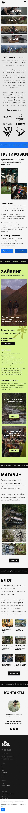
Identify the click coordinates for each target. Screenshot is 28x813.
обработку (3, 804)
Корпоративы (4, 772)
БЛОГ (14, 48)
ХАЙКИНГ (14, 20)
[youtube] (8, 750)
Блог (2, 777)
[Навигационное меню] (25, 2)
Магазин (3, 774)
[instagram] (3, 750)
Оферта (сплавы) (5, 798)
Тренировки (4, 765)
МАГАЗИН (14, 39)
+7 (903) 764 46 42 (15, 721)
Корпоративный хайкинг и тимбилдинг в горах (14, 433)
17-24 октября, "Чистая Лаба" (12, 333)
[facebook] (10, 750)
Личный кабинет (5, 787)
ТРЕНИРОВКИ (14, 10)
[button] (7, 251)
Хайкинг (3, 768)
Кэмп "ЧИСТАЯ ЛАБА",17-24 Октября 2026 (14, 400)
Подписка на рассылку (6, 785)
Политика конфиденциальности (8, 793)
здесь (2, 806)
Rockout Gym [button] (14, 241)
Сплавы (3, 770)
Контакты (3, 783)
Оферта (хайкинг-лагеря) (6, 796)
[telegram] (5, 750)
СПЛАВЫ (14, 29)
